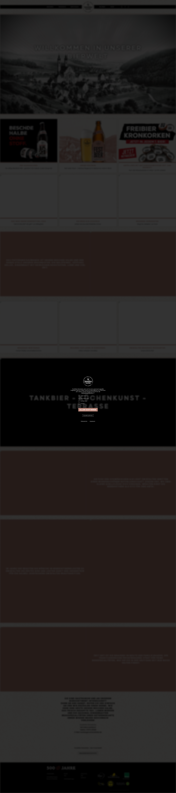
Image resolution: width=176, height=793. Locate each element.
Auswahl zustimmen (88, 415)
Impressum (92, 421)
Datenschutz (84, 421)
